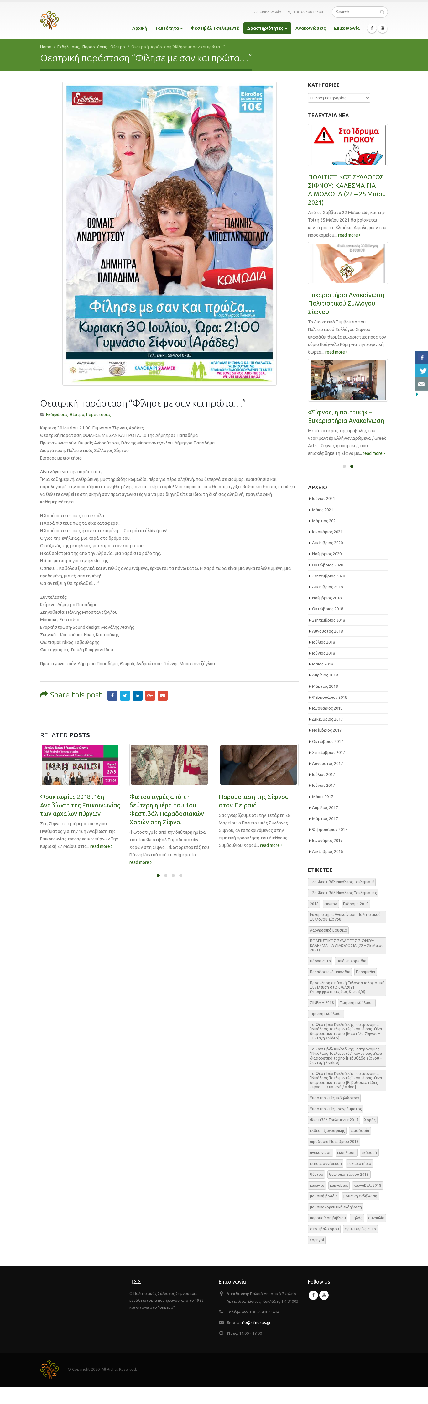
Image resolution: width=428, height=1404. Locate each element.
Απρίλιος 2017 (325, 824)
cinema (330, 920)
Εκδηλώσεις (57, 414)
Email (163, 696)
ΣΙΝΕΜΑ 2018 (322, 1020)
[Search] (382, 12)
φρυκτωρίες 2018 (360, 1246)
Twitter (125, 696)
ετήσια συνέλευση (326, 1180)
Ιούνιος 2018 (323, 670)
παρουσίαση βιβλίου (328, 1235)
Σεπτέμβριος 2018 (328, 636)
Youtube (324, 1312)
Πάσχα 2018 (320, 978)
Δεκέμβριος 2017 (327, 736)
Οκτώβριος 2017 (327, 758)
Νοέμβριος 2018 (327, 615)
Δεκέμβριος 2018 (327, 604)
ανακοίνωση (320, 1169)
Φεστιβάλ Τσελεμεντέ (215, 28)
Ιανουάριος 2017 (327, 857)
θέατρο (316, 1191)
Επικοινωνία (270, 12)
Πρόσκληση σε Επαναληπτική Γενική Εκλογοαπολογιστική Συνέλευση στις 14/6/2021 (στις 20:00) (345, 193)
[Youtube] (382, 28)
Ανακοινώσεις (310, 28)
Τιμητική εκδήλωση (357, 1020)
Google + (150, 696)
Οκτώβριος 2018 (327, 625)
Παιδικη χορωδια (351, 978)
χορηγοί (317, 1257)
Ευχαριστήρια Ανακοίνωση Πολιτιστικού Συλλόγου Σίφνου (345, 933)
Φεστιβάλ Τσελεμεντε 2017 (334, 1136)
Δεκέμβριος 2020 (327, 559)
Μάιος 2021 (322, 526)
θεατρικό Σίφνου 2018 (349, 1191)
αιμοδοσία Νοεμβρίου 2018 (334, 1158)
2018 (314, 920)
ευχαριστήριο (359, 1180)
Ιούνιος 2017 (323, 802)
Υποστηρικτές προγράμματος (336, 1126)
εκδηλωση (346, 1169)
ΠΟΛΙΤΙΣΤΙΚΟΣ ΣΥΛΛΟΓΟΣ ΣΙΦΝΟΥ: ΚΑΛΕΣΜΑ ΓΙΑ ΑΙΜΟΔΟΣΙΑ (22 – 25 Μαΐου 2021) (347, 962)
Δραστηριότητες (265, 28)
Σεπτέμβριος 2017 (328, 769)
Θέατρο (77, 414)
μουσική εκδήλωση (360, 1213)
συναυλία (376, 1235)
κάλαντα (317, 1202)
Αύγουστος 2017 (327, 780)
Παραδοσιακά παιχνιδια (330, 989)
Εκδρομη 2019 (355, 920)
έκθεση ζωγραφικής (327, 1147)
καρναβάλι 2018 (367, 1202)
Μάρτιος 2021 (325, 537)
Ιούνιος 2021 (323, 515)
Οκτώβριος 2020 (327, 581)
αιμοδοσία (360, 1147)
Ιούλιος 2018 (323, 659)
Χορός (370, 1136)
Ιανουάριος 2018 (327, 725)
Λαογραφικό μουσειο (328, 947)
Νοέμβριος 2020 (327, 570)
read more (50, 862)
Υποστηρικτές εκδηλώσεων (334, 1115)
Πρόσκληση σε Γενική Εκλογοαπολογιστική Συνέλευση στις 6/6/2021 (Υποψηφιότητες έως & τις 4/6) (346, 320)
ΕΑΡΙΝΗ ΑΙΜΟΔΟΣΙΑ (337, 430)
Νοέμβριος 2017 (327, 747)
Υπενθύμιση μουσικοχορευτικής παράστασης (246, 805)
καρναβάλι (339, 1202)
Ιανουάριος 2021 (327, 548)
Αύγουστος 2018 (327, 648)
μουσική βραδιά (324, 1213)
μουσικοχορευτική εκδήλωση (336, 1224)
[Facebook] (372, 28)
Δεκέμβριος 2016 (327, 868)
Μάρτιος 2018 (325, 703)
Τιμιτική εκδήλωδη (326, 1030)
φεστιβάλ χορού (324, 1246)
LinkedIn (138, 696)
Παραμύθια (365, 989)
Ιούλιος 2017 (323, 791)
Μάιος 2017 (322, 813)
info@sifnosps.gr (255, 1339)
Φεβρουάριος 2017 (329, 846)
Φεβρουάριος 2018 (329, 714)
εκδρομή (369, 1169)
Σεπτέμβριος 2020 (328, 593)
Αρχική (139, 28)
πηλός (357, 1235)
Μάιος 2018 (322, 681)
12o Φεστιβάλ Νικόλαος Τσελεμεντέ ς (343, 910)
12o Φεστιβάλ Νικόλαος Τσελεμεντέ (342, 899)
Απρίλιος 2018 (325, 692)
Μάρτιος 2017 (325, 835)
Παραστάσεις (98, 414)
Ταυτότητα (167, 28)
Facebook (112, 696)
